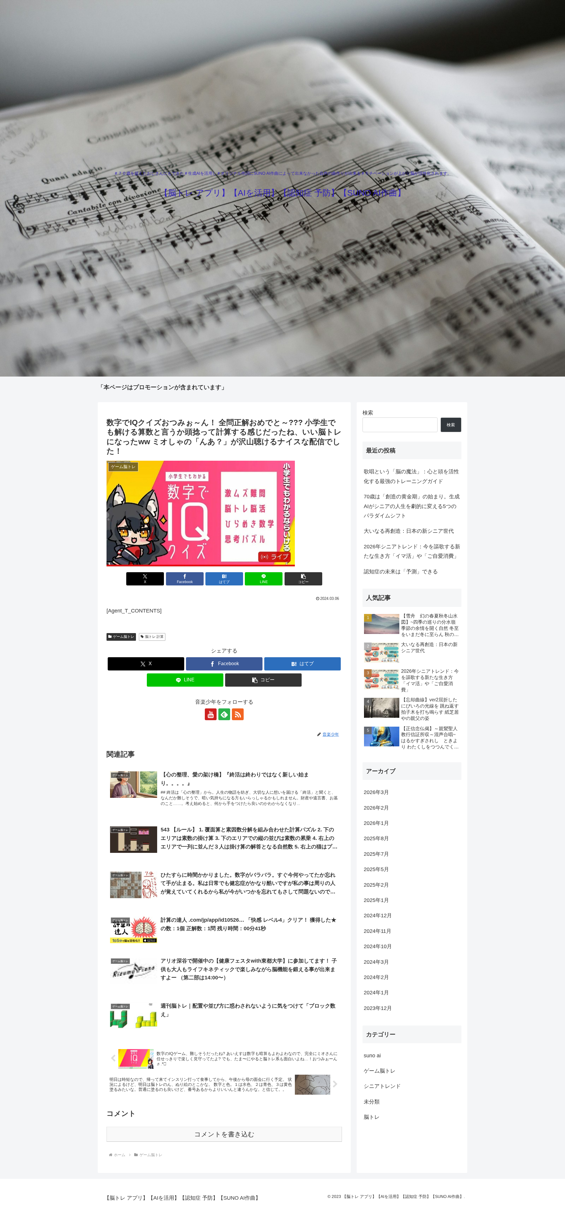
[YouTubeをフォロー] (211, 714)
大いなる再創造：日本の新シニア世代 (409, 531)
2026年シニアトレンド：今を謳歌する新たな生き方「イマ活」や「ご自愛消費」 (412, 551)
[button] (303, 578)
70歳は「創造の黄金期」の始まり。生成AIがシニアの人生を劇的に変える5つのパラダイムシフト (412, 506)
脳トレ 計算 (154, 637)
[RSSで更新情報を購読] (238, 714)
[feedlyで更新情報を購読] (224, 714)
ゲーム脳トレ (123, 637)
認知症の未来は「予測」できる (401, 572)
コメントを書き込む (224, 1134)
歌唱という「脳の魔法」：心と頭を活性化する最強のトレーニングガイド (411, 476)
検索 (368, 413)
